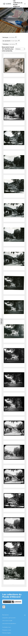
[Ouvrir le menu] (25, 4)
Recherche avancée (14, 22)
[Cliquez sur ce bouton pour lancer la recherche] (24, 19)
